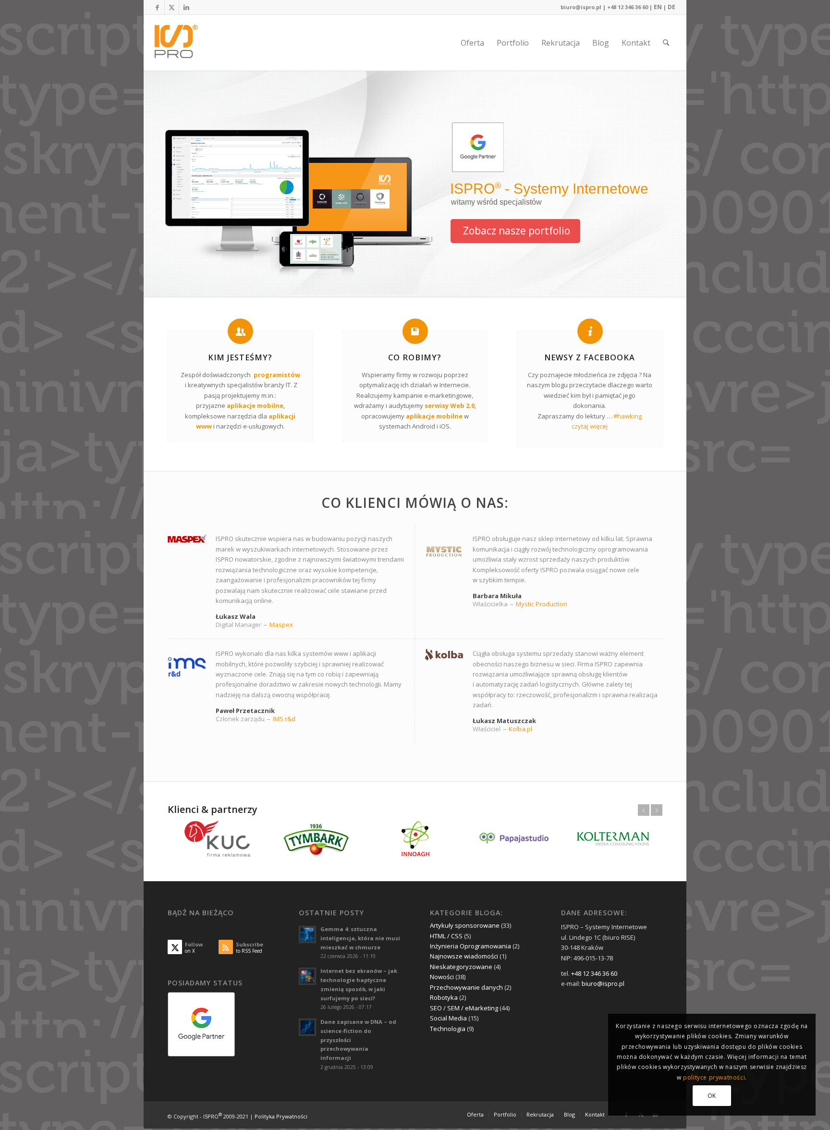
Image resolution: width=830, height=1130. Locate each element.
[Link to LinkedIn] (186, 7)
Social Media (448, 1018)
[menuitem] (472, 43)
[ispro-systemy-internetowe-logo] (179, 43)
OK (712, 1096)
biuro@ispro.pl (581, 7)
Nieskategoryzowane (461, 966)
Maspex (281, 624)
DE (671, 7)
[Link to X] (172, 7)
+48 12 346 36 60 (627, 7)
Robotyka (444, 997)
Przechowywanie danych (466, 987)
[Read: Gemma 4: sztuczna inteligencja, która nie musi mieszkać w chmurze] (307, 934)
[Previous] (643, 810)
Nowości (442, 976)
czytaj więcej (590, 426)
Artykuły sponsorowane (465, 925)
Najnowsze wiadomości (464, 956)
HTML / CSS (446, 936)
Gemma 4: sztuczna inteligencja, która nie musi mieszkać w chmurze (360, 938)
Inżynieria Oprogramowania (470, 946)
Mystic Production (541, 604)
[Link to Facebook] (157, 7)
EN (658, 7)
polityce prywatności (714, 1077)
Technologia (447, 1028)
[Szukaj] (666, 43)
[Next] (656, 810)
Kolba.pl (520, 729)
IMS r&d (284, 718)
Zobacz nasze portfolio (516, 230)
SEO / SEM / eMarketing (464, 1008)
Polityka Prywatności (281, 1115)
